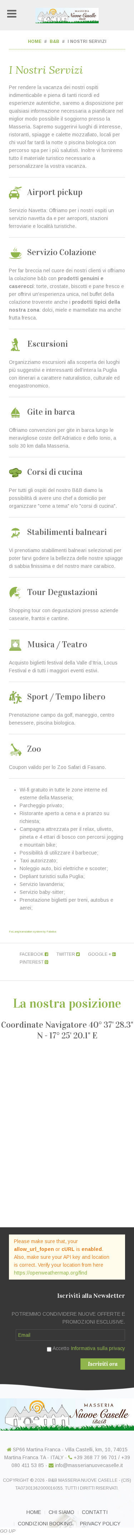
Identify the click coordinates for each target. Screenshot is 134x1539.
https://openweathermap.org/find (50, 1273)
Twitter (66, 954)
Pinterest (32, 962)
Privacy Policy (100, 1523)
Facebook (32, 954)
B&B (54, 41)
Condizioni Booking (45, 1523)
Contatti (95, 1512)
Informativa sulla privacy (98, 1348)
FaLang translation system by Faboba (32, 931)
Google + (100, 954)
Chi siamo (61, 1512)
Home (34, 41)
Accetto (88, 1348)
